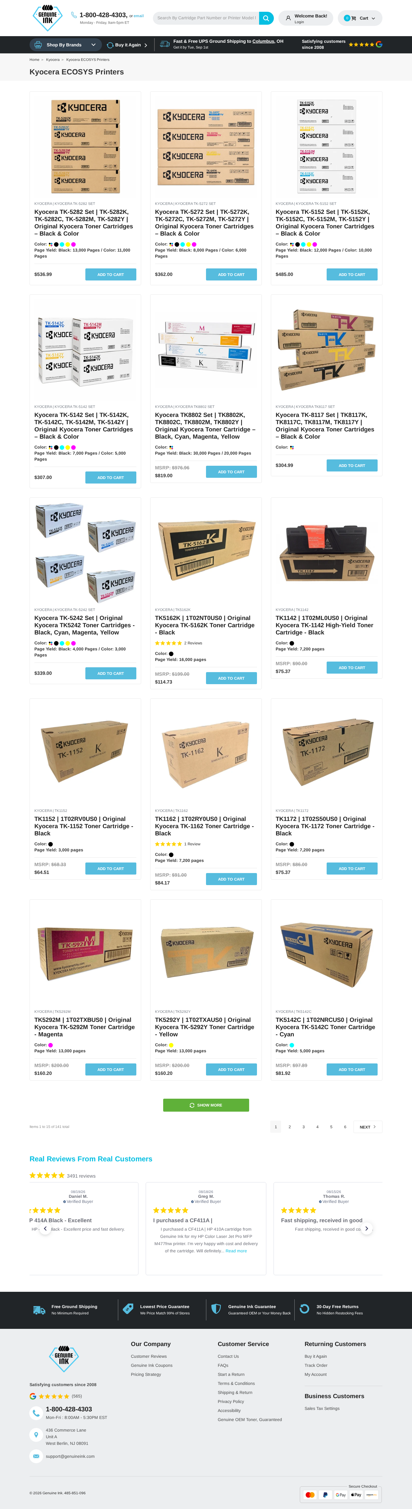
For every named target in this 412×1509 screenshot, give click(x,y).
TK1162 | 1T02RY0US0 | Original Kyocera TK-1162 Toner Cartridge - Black (204, 826)
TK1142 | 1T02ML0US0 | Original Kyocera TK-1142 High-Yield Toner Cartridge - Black (324, 625)
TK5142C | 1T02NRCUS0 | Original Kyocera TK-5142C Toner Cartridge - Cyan (325, 1027)
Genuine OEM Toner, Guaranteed (250, 1419)
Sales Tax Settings (322, 1408)
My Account (316, 1374)
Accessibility (229, 1410)
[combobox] (213, 18)
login (299, 22)
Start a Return (231, 1374)
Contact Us (228, 1356)
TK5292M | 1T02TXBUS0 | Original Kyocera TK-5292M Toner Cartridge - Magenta (84, 1027)
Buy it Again (128, 44)
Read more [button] (236, 1250)
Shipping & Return (235, 1392)
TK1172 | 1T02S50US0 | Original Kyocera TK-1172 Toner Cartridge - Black (325, 826)
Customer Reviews (149, 1356)
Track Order (316, 1365)
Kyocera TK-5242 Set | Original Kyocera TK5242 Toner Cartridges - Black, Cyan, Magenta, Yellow (84, 625)
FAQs (223, 1365)
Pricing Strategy (146, 1374)
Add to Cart (110, 274)
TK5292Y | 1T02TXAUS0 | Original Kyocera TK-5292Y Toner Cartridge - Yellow (204, 1027)
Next (366, 1127)
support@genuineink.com (70, 1456)
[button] (45, 1229)
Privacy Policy (231, 1401)
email (139, 16)
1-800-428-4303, (103, 15)
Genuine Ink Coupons (152, 1365)
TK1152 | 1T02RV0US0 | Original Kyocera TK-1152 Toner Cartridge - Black (83, 826)
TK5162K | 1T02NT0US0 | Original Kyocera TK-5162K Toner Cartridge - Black (205, 625)
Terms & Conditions (236, 1383)
